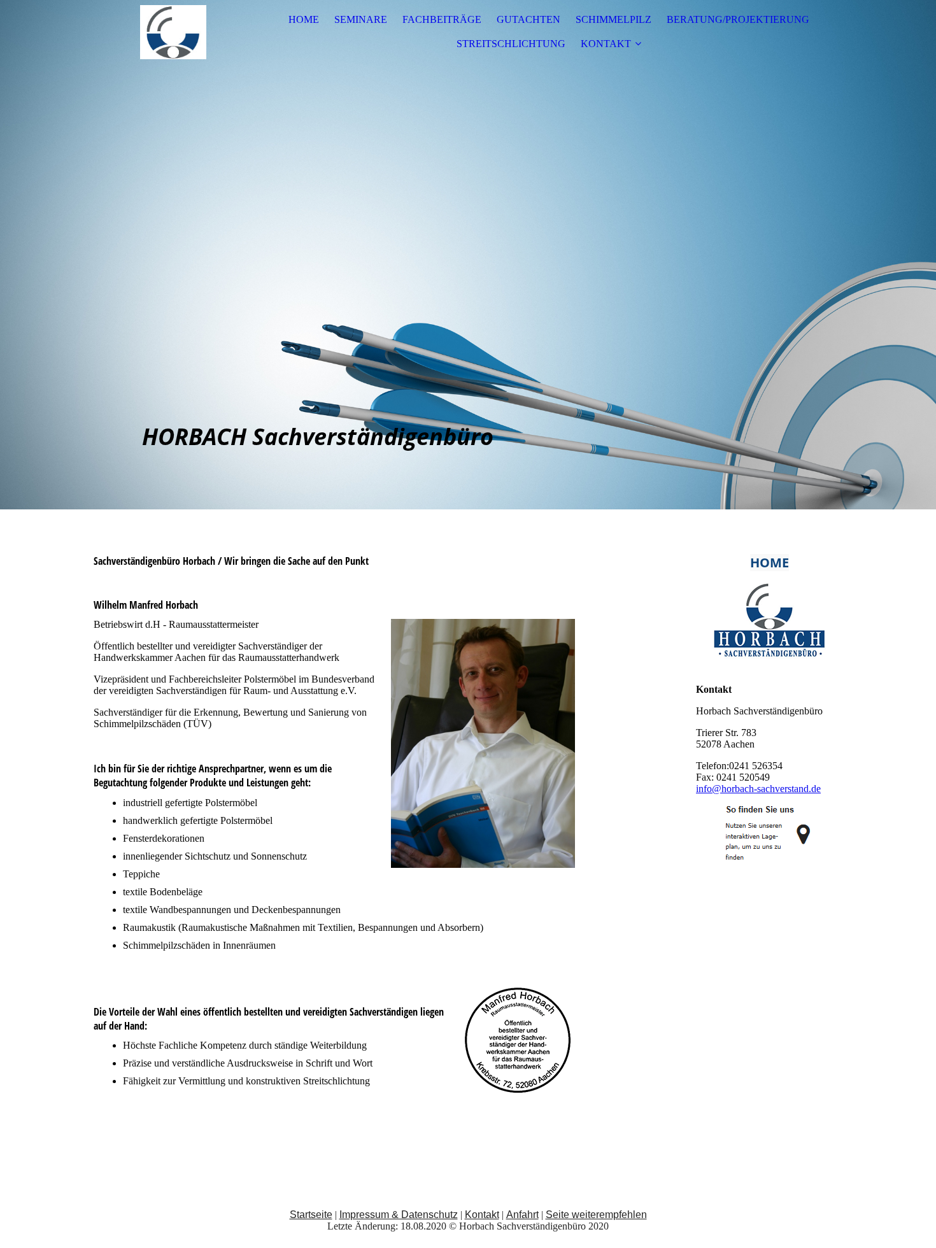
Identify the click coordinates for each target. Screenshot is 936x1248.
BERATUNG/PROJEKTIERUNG (738, 19)
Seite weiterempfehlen (596, 1214)
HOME (303, 19)
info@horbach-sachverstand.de (758, 788)
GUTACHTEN (528, 19)
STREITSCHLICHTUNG (511, 43)
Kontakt (482, 1214)
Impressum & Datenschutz (398, 1214)
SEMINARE (360, 19)
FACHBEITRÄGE (441, 19)
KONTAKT (606, 43)
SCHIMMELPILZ (613, 19)
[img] (173, 32)
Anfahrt (522, 1214)
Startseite (311, 1214)
